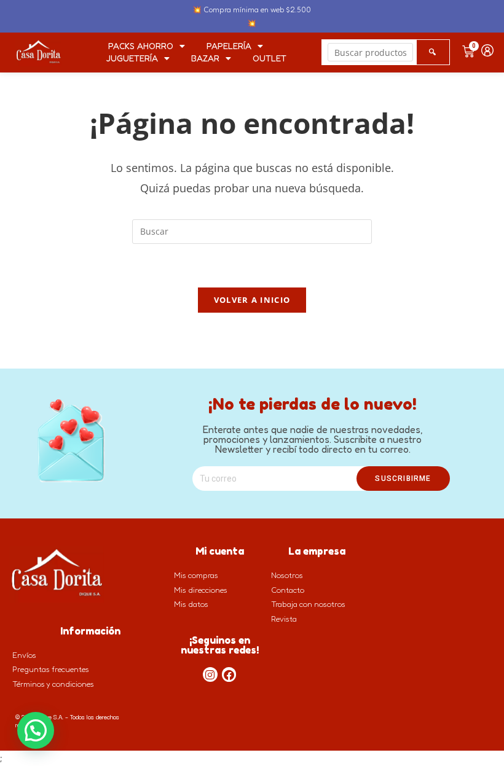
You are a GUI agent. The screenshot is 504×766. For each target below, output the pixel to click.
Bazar (205, 58)
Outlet (269, 58)
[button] (35, 730)
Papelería (229, 46)
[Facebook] (229, 674)
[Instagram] (210, 674)
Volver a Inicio (252, 299)
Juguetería (132, 58)
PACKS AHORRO (140, 46)
